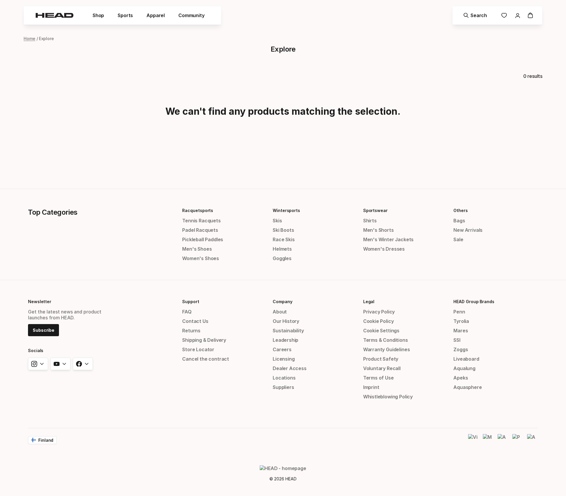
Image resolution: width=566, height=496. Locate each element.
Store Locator (198, 349)
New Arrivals (468, 230)
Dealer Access (290, 368)
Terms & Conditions (385, 340)
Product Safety (381, 359)
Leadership (285, 340)
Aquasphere (467, 387)
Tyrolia (461, 321)
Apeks (460, 378)
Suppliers (283, 387)
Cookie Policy (378, 321)
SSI (456, 340)
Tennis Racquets (201, 221)
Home (29, 38)
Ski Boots (283, 230)
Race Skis (283, 239)
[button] (98, 15)
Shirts (370, 221)
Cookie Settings (381, 331)
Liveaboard (466, 359)
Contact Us (195, 321)
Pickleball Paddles (202, 239)
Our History (286, 321)
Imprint (371, 387)
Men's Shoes (197, 249)
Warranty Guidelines (386, 349)
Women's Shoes (200, 258)
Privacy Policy (379, 312)
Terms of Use (378, 378)
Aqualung (464, 368)
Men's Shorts (378, 230)
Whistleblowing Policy (388, 397)
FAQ (186, 312)
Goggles (282, 258)
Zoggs (460, 349)
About (280, 312)
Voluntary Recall (382, 368)
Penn (459, 312)
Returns (191, 331)
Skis (277, 221)
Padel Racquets (200, 230)
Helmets (282, 249)
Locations (284, 378)
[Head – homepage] (54, 15)
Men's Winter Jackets (388, 239)
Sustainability (288, 331)
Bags (459, 221)
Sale (458, 239)
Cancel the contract (205, 359)
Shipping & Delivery (204, 340)
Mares (460, 331)
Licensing (283, 359)
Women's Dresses (384, 249)
